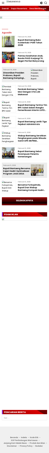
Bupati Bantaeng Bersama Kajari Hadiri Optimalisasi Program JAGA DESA (16, 171)
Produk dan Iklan (37, 443)
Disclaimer (12, 446)
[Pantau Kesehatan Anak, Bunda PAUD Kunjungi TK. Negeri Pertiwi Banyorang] (9, 57)
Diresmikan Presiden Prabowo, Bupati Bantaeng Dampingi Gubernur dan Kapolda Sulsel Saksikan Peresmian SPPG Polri (16, 79)
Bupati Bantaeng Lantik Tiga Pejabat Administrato (32, 123)
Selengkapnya (24, 200)
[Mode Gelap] (41, 3)
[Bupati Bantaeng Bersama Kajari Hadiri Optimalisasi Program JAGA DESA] (37, 170)
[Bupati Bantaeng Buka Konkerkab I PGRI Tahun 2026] (9, 41)
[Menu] (3, 3)
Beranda (14, 437)
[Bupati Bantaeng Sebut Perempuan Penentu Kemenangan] (9, 153)
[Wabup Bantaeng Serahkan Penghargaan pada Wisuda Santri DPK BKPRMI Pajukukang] (9, 137)
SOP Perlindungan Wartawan (24, 440)
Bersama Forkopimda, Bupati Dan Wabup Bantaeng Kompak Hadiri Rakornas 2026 (31, 188)
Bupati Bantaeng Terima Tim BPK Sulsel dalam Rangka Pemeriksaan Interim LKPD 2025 (32, 109)
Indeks (24, 437)
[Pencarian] (45, 3)
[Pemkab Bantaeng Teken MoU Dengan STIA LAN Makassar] (9, 91)
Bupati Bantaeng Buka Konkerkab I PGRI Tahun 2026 (30, 43)
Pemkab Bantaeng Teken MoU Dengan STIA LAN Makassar (30, 92)
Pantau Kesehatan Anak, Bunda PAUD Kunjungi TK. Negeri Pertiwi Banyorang (31, 58)
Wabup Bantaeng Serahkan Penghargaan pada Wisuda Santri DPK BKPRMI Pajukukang (32, 139)
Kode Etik (34, 437)
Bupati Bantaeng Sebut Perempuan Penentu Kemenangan (30, 154)
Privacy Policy (26, 446)
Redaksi (39, 446)
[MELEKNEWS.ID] (17, 3)
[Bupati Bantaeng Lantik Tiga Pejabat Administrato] (9, 122)
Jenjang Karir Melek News (15, 443)
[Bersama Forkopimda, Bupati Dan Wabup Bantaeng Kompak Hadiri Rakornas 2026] (9, 186)
